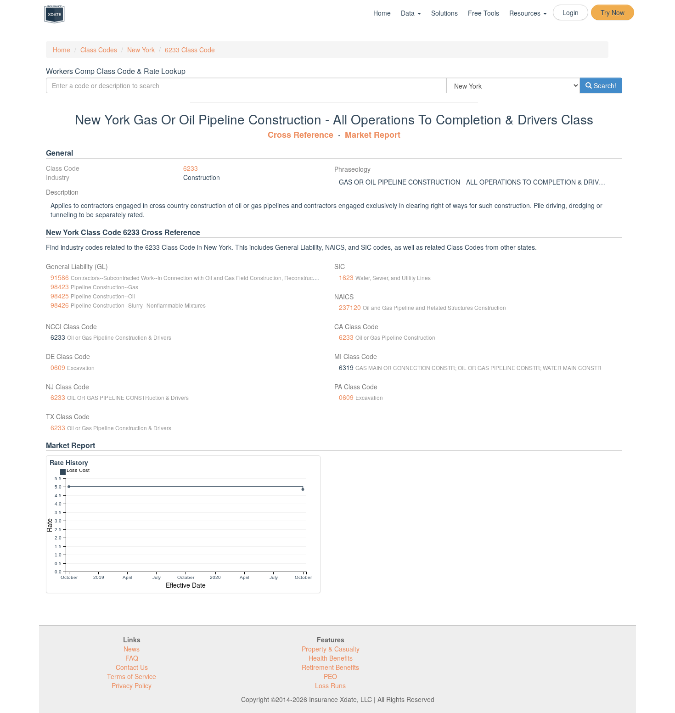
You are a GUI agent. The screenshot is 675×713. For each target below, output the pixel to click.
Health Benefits (331, 657)
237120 (350, 307)
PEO (330, 676)
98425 (60, 295)
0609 (58, 367)
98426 (60, 304)
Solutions (444, 12)
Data (408, 12)
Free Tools (483, 12)
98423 (60, 286)
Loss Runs (330, 685)
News (132, 648)
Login (570, 12)
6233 (190, 168)
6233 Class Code (190, 49)
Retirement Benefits (330, 667)
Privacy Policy (132, 685)
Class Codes (98, 49)
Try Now (612, 12)
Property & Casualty (331, 648)
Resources (525, 12)
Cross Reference (300, 134)
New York (141, 49)
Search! (604, 85)
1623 (346, 277)
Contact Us (132, 667)
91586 (60, 277)
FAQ (131, 657)
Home (382, 12)
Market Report (372, 134)
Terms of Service (131, 676)
